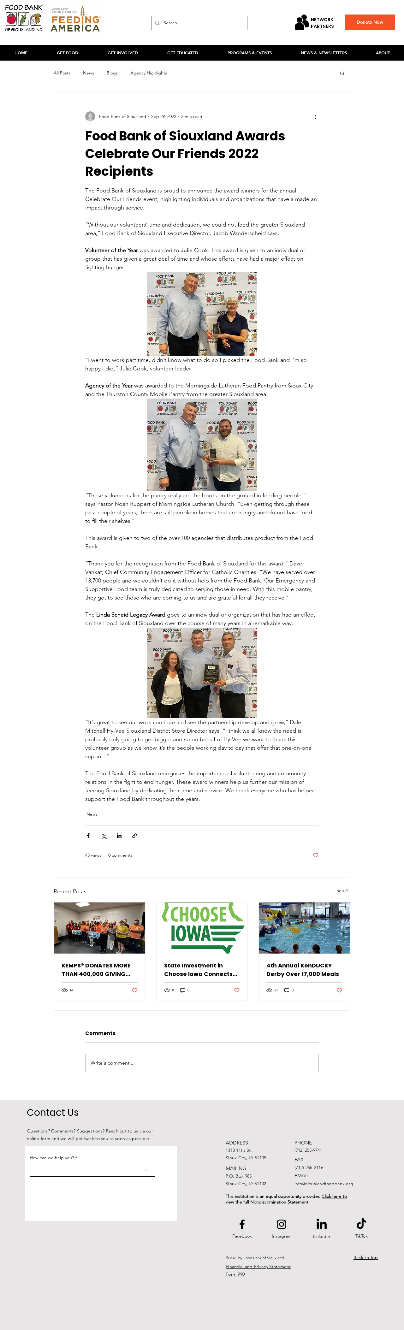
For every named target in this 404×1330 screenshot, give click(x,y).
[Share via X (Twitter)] (104, 836)
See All (343, 890)
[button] (342, 73)
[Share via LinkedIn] (119, 836)
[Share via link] (135, 836)
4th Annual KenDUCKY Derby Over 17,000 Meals (302, 969)
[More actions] (315, 116)
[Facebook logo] (242, 1224)
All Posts (62, 73)
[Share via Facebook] (88, 836)
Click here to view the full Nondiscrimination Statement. (286, 1199)
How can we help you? (52, 1158)
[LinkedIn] (321, 1224)
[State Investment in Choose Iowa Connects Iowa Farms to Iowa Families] (202, 928)
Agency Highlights (148, 73)
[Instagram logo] (281, 1224)
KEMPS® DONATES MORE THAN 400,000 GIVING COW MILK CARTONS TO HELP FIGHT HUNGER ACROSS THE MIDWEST (96, 969)
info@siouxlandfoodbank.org (323, 1183)
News (88, 73)
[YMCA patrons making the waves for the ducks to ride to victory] (304, 928)
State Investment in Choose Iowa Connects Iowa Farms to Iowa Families (198, 969)
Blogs (112, 73)
